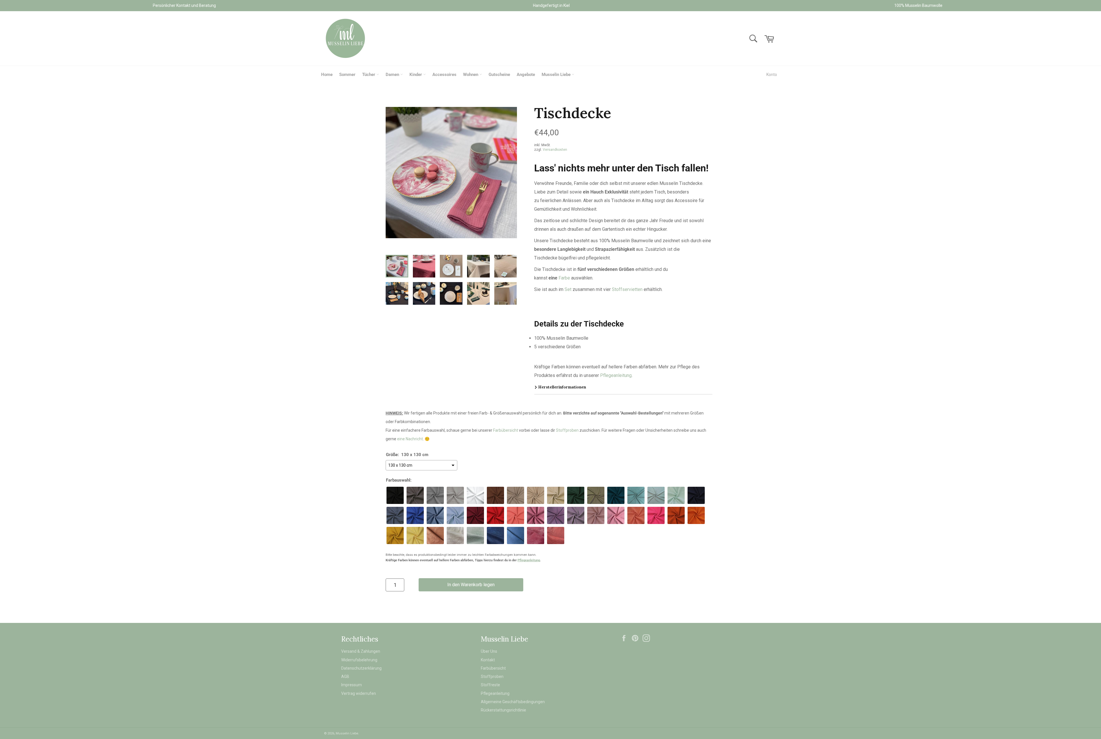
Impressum (351, 685)
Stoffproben (567, 430)
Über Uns (489, 651)
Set (568, 289)
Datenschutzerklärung (361, 668)
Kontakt (488, 660)
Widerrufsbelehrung (359, 660)
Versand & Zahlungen (360, 651)
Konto (771, 74)
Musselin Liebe (557, 74)
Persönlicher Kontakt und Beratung (184, 5)
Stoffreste (490, 685)
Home (327, 74)
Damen (393, 74)
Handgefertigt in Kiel (551, 5)
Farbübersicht (505, 430)
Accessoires (444, 74)
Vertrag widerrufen (358, 693)
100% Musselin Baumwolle (918, 5)
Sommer (347, 74)
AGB (345, 676)
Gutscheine (499, 74)
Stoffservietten (627, 289)
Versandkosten (555, 150)
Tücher (369, 74)
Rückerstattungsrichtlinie (503, 710)
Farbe (564, 278)
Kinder (416, 74)
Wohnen (471, 74)
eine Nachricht (410, 439)
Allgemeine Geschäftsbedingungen (513, 701)
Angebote (526, 74)
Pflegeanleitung (616, 375)
